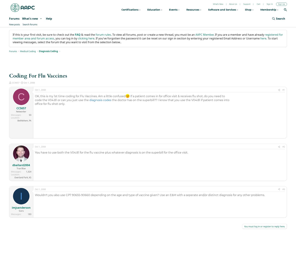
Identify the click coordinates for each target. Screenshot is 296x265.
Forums (14, 18)
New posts (14, 24)
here (263, 38)
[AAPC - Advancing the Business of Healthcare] (22, 7)
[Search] (285, 10)
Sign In (270, 4)
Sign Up (281, 4)
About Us (233, 4)
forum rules (103, 35)
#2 (283, 146)
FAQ (78, 35)
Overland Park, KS (22, 177)
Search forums (30, 24)
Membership (268, 9)
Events (173, 9)
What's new (30, 18)
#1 (283, 89)
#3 (283, 189)
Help (49, 18)
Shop (248, 9)
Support (246, 4)
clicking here (86, 38)
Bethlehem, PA (24, 120)
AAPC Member (204, 35)
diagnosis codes (100, 100)
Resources (193, 9)
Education (154, 9)
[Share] (279, 90)
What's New (218, 4)
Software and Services (222, 9)
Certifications (130, 9)
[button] (40, 18)
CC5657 (15, 82)
